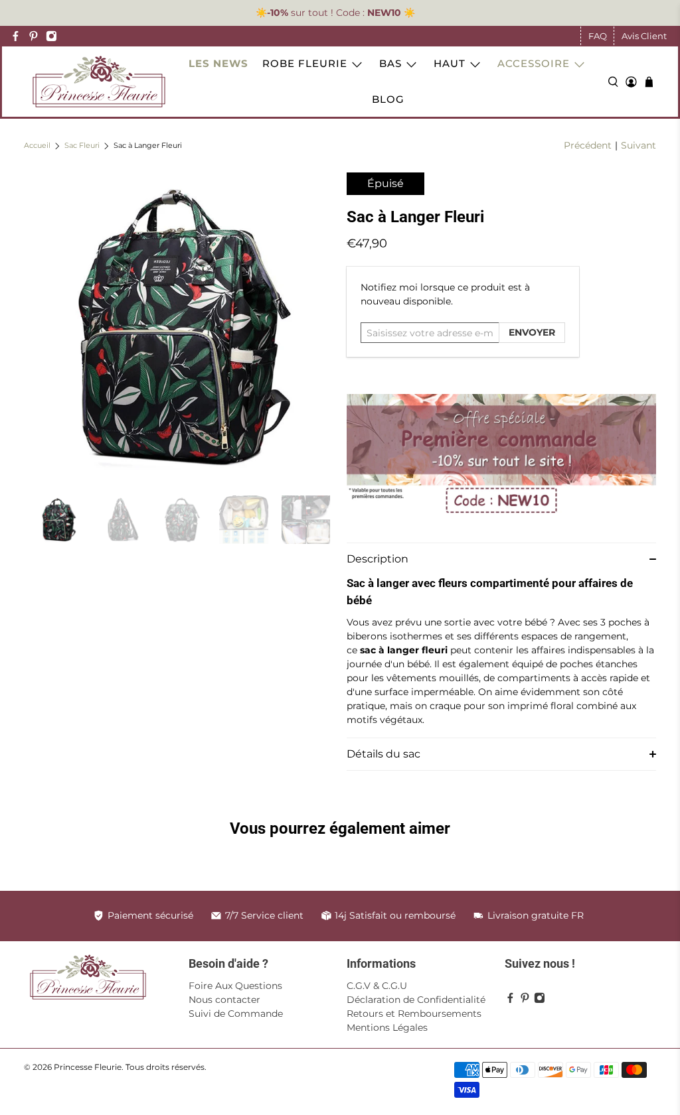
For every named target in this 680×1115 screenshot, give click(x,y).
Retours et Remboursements (414, 1013)
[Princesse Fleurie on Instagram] (51, 36)
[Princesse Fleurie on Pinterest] (33, 36)
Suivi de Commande (236, 1013)
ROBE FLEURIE (304, 63)
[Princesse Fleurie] (99, 81)
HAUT (450, 63)
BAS (390, 63)
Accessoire (533, 63)
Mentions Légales (387, 1027)
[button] (501, 559)
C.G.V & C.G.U (377, 986)
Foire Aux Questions (235, 986)
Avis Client (644, 36)
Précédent (588, 145)
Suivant (638, 145)
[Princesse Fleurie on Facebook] (15, 36)
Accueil (37, 146)
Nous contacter (224, 1000)
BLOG (388, 99)
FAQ (597, 36)
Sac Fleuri (82, 146)
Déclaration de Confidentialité (416, 1000)
